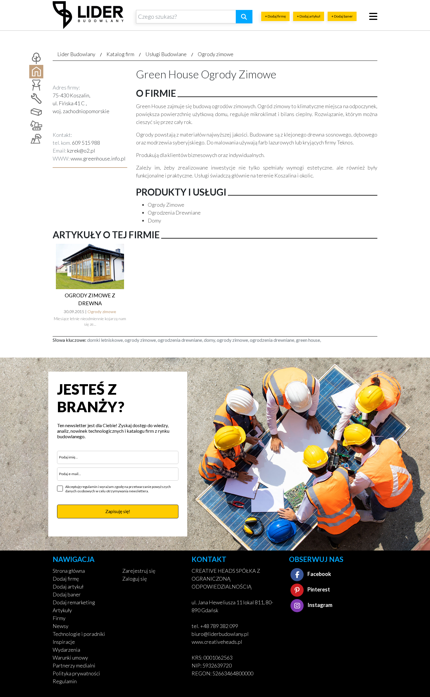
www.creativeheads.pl (217, 642)
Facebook (319, 574)
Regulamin (65, 681)
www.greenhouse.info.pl (97, 158)
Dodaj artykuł (68, 586)
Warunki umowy (70, 657)
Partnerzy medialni (74, 665)
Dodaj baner (67, 594)
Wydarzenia (66, 649)
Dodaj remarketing (74, 602)
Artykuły (62, 610)
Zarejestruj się (138, 570)
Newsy (60, 626)
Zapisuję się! (117, 511)
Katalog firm (120, 54)
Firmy (59, 618)
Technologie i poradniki (79, 634)
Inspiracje (64, 642)
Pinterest (318, 589)
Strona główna (69, 570)
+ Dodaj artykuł (308, 16)
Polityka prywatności (76, 673)
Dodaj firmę (66, 578)
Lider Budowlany (76, 54)
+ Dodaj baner (342, 16)
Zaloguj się (134, 578)
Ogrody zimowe (215, 54)
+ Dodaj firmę (275, 16)
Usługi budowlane (166, 54)
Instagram (319, 605)
